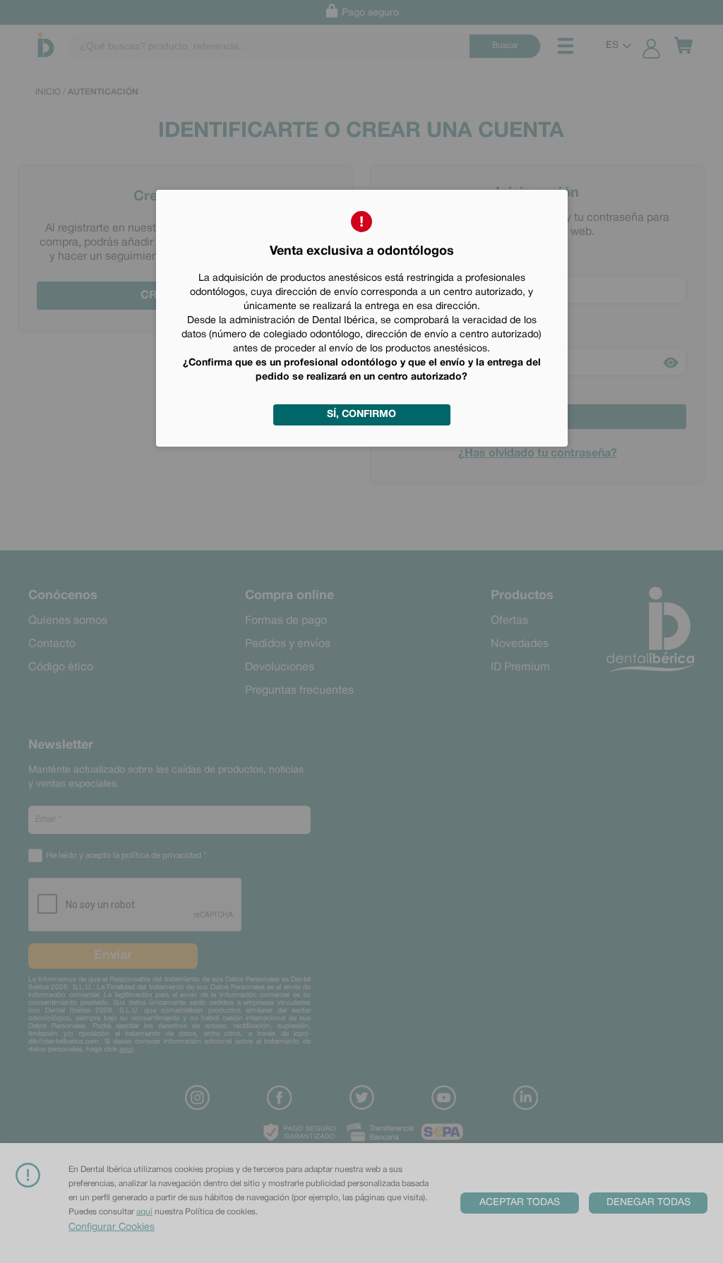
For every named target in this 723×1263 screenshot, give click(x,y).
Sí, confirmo (361, 414)
